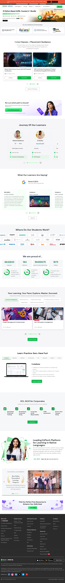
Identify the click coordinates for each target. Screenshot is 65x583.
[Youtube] (26, 574)
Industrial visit (30, 551)
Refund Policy (56, 521)
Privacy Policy (61, 579)
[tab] (11, 299)
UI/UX (2, 533)
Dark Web (16, 538)
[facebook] (9, 574)
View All (32, 218)
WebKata (29, 535)
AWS (15, 533)
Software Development (6, 528)
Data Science (4, 526)
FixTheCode (30, 540)
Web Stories (43, 544)
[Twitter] (19, 574)
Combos (29, 526)
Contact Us (55, 526)
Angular (16, 535)
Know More (24, 77)
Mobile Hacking (17, 527)
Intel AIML (3, 531)
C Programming (17, 530)
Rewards (42, 546)
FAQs (54, 523)
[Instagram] (12, 574)
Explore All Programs (32, 89)
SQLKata (29, 537)
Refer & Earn (59, 560)
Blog (41, 541)
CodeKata (29, 532)
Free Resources (43, 539)
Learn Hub (42, 536)
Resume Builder (45, 554)
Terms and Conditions (53, 579)
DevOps (3, 536)
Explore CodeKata (37, 381)
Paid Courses (30, 521)
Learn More (34, 422)
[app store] (40, 560)
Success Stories (43, 534)
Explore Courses (32, 339)
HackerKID (42, 521)
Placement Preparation (45, 523)
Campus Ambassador (32, 548)
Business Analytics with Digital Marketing (6, 539)
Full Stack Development (6, 523)
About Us (55, 528)
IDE (28, 542)
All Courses (16, 540)
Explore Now (32, 507)
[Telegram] (23, 574)
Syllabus (11, 77)
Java (15, 525)
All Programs (4, 542)
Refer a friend (43, 549)
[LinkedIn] (16, 574)
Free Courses (30, 523)
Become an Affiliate (44, 551)
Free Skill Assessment (13, 110)
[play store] (49, 560)
